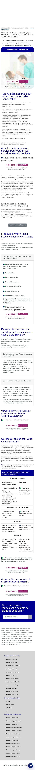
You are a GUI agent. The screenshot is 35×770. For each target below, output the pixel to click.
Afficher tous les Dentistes (18, 225)
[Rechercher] (30, 617)
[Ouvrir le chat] (30, 765)
